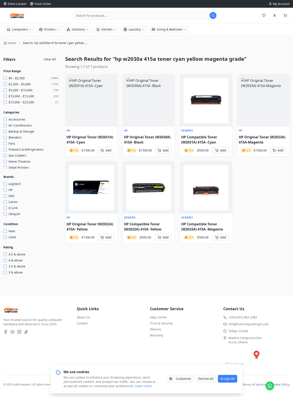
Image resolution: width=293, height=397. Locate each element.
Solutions (78, 29)
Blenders (15, 137)
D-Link (13, 208)
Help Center (158, 317)
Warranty (156, 335)
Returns (155, 329)
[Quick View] (71, 80)
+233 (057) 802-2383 (242, 317)
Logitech (15, 184)
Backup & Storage (21, 131)
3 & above (16, 272)
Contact (82, 323)
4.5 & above (17, 254)
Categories (11, 112)
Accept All (228, 379)
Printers (50, 29)
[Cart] (285, 15)
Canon (13, 202)
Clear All (50, 59)
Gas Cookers (17, 155)
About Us (83, 317)
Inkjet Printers (19, 167)
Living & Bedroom (169, 29)
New (12, 231)
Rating (8, 247)
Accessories (17, 119)
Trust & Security (161, 323)
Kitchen (106, 29)
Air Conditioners (20, 125)
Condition (10, 224)
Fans (12, 143)
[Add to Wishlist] (71, 89)
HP (10, 190)
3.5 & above (17, 266)
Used (12, 237)
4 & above (16, 260)
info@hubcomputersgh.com (248, 324)
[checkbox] (5, 78)
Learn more (143, 386)
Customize (183, 379)
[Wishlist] (264, 15)
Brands (8, 177)
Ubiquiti (14, 214)
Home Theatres (19, 161)
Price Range (12, 71)
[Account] (274, 15)
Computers (20, 29)
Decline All (205, 379)
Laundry (134, 29)
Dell (11, 196)
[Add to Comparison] (71, 99)
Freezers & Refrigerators (26, 149)
